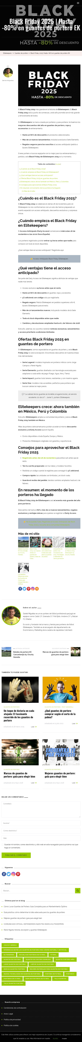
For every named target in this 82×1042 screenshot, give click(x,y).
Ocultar (58, 164)
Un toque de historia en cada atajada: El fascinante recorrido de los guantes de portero (19, 715)
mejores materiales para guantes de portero (49, 969)
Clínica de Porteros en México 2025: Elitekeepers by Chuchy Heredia (70, 551)
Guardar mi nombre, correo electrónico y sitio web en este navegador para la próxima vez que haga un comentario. (41, 846)
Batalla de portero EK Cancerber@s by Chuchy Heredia (23, 551)
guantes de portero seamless (38, 959)
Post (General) (67, 707)
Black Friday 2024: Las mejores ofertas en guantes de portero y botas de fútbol (35, 553)
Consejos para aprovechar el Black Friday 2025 (38, 185)
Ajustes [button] (55, 1038)
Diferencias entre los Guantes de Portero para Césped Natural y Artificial (35, 950)
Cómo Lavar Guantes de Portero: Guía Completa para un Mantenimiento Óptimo (35, 907)
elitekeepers (9, 955)
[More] (37, 589)
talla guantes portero (13, 983)
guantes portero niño (65, 959)
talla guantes (60, 978)
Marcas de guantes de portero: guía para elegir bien (19, 774)
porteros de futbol (12, 978)
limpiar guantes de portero (42, 964)
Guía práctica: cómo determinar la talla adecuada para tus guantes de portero (46, 552)
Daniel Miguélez (8, 80)
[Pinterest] (28, 589)
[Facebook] (20, 589)
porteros (70, 974)
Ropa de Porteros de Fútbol (37, 978)
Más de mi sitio (28, 191)
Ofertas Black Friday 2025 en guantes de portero (38, 178)
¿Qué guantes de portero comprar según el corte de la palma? (60, 714)
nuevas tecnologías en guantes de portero (22, 974)
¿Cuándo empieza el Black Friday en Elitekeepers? (39, 172)
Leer (33, 727)
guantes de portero (12, 959)
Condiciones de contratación (15, 1008)
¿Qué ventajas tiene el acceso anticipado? (36, 175)
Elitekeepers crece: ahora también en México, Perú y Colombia (43, 182)
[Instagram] (13, 874)
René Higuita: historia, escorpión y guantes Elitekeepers (25, 930)
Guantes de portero (40, 15)
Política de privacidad (12, 1020)
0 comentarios (54, 40)
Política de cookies (11, 1025)
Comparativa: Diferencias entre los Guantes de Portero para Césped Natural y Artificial (23, 579)
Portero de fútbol (53, 974)
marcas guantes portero (14, 969)
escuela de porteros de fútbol (32, 955)
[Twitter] (24, 589)
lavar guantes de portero (15, 964)
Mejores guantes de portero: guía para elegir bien (60, 774)
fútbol (53, 955)
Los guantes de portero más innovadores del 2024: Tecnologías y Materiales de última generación (58, 553)
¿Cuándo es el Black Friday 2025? (32, 169)
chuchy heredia (10, 945)
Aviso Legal (8, 1014)
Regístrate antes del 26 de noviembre (39, 458)
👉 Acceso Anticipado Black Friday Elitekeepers (49, 259)
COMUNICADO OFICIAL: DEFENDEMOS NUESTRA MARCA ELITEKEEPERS (34, 924)
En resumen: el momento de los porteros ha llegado (39, 188)
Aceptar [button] (64, 1038)
